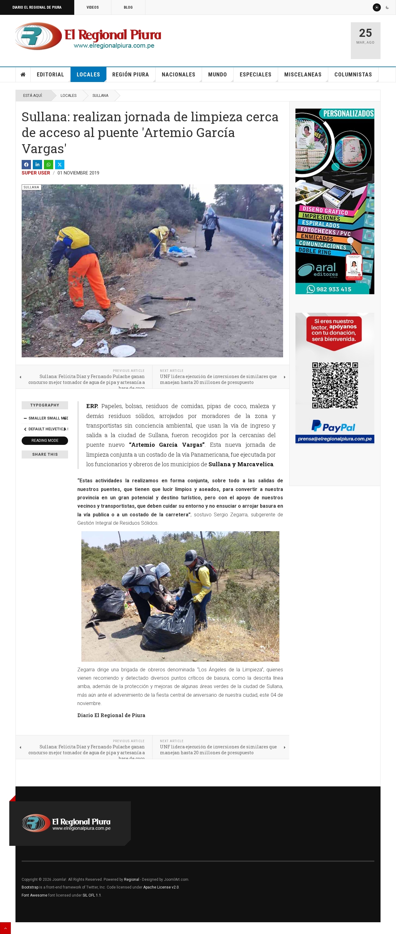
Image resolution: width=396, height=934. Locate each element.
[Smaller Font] (25, 418)
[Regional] (88, 36)
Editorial (50, 74)
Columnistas (353, 74)
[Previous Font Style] (25, 429)
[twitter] (59, 164)
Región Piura (130, 74)
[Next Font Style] (64, 429)
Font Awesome (34, 895)
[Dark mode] (387, 7)
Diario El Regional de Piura (37, 7)
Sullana (100, 95)
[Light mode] (377, 7)
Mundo (217, 74)
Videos (93, 7)
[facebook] (26, 164)
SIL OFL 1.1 (92, 895)
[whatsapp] (48, 164)
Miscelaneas (303, 74)
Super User (36, 173)
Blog (128, 7)
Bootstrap (30, 887)
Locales (88, 74)
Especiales (256, 74)
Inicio (23, 74)
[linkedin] (37, 164)
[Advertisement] (273, 37)
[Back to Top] (5, 928)
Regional (131, 879)
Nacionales (179, 74)
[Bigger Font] (64, 418)
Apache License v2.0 (161, 887)
